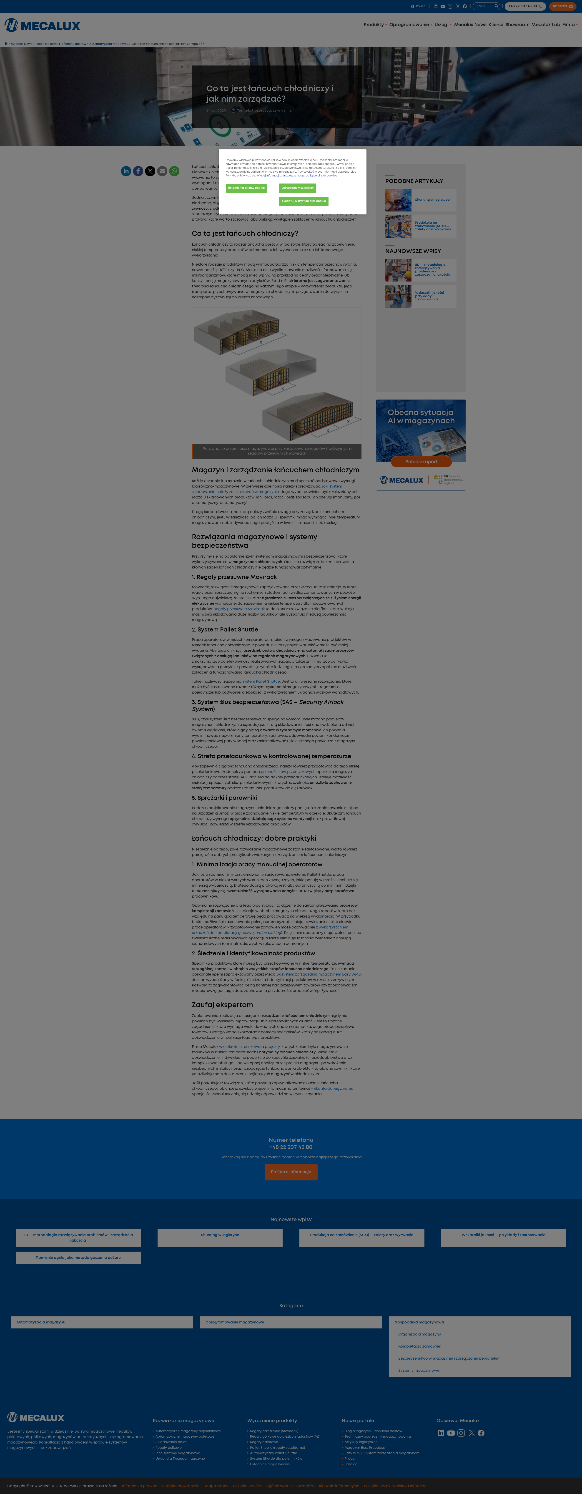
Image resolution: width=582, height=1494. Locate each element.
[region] (292, 181)
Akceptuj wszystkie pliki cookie (304, 201)
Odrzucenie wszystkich (298, 188)
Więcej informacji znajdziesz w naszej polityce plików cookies (297, 176)
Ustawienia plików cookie (246, 188)
